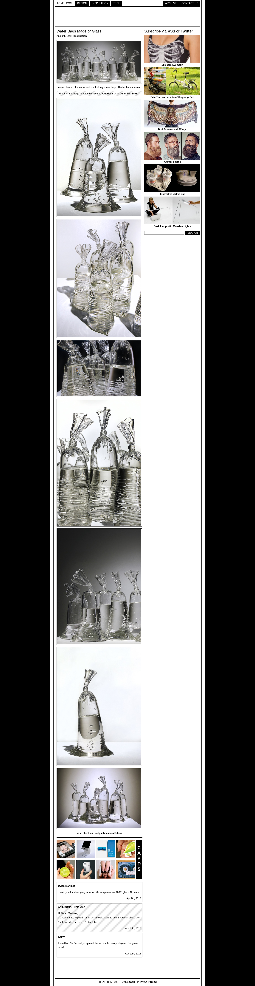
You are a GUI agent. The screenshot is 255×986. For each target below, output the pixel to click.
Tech (116, 3)
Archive (171, 3)
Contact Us (189, 3)
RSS (171, 31)
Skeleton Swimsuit (172, 64)
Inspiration (100, 3)
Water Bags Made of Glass (79, 31)
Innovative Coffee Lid (172, 194)
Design (82, 3)
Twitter (187, 31)
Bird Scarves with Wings (172, 129)
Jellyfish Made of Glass (108, 833)
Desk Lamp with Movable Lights (172, 226)
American (107, 93)
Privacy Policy (147, 982)
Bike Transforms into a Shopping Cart (172, 97)
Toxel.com (64, 3)
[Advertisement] (127, 17)
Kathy (61, 936)
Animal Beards (172, 161)
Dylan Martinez (128, 93)
